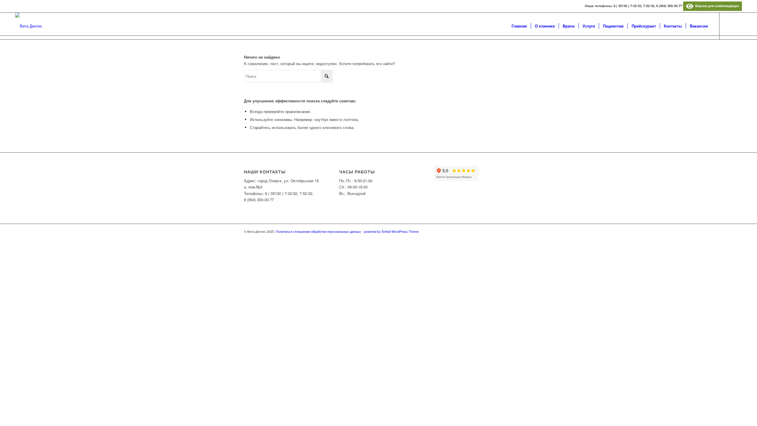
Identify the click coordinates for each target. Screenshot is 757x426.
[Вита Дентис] (28, 26)
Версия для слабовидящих (716, 6)
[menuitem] (519, 26)
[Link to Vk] (728, 25)
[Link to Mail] (737, 25)
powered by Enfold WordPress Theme (391, 231)
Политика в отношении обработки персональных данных (318, 231)
